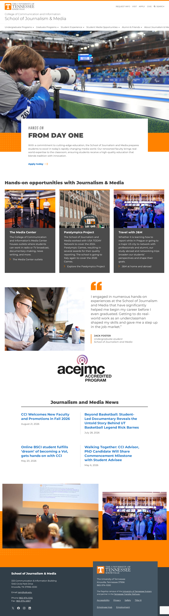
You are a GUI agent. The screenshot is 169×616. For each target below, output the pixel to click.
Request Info (123, 6)
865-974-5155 (26, 598)
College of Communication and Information (32, 14)
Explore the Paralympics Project (86, 266)
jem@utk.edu (25, 592)
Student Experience (71, 27)
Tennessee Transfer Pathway (127, 594)
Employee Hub (104, 607)
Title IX (138, 600)
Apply (142, 6)
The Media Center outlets (28, 259)
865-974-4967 (23, 601)
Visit (134, 6)
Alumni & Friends (131, 27)
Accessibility (103, 600)
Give (149, 6)
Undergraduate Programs (18, 27)
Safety (128, 600)
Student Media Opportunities (102, 27)
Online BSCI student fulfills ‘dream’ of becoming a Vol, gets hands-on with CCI (44, 451)
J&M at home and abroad (136, 266)
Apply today (35, 164)
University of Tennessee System (137, 591)
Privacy (117, 600)
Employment (123, 607)
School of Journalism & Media (35, 18)
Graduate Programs (46, 27)
